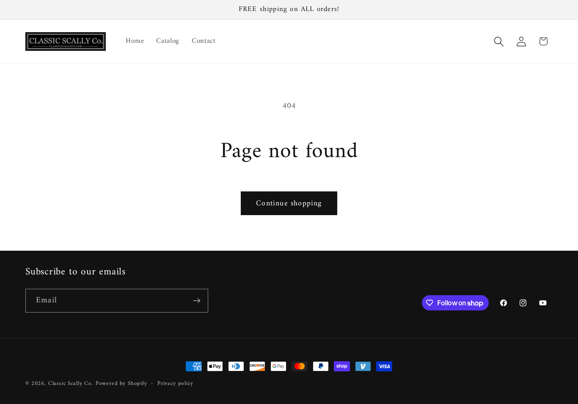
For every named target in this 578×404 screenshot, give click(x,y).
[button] (498, 41)
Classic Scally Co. (71, 383)
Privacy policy (175, 383)
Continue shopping (289, 203)
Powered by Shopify (121, 383)
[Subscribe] (196, 301)
